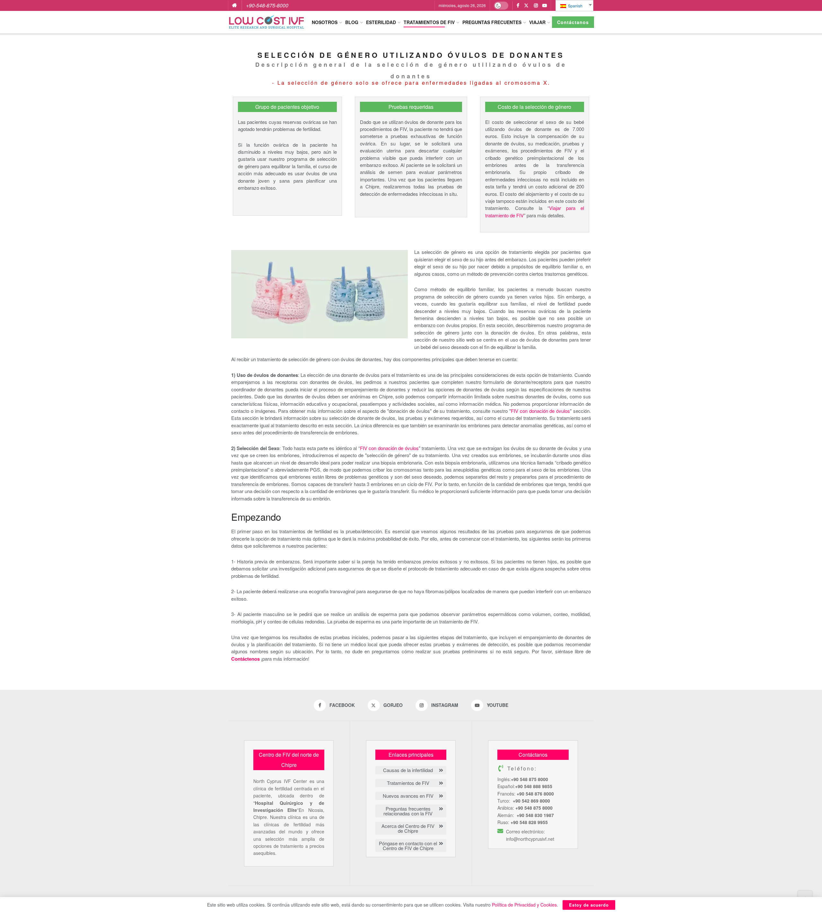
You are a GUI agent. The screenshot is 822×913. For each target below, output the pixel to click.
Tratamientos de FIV (429, 22)
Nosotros (324, 22)
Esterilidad (381, 22)
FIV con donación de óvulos (540, 410)
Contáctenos (245, 658)
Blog (351, 22)
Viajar (537, 22)
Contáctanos (573, 22)
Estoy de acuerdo (589, 905)
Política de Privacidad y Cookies (524, 904)
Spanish (574, 5)
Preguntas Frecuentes (491, 22)
